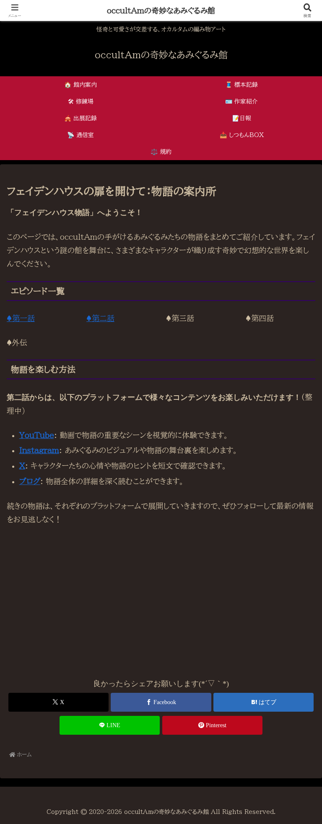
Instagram (39, 450)
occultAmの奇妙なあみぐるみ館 (161, 10)
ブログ (29, 481)
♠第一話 (21, 318)
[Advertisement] (161, 595)
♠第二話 (100, 318)
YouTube (36, 435)
